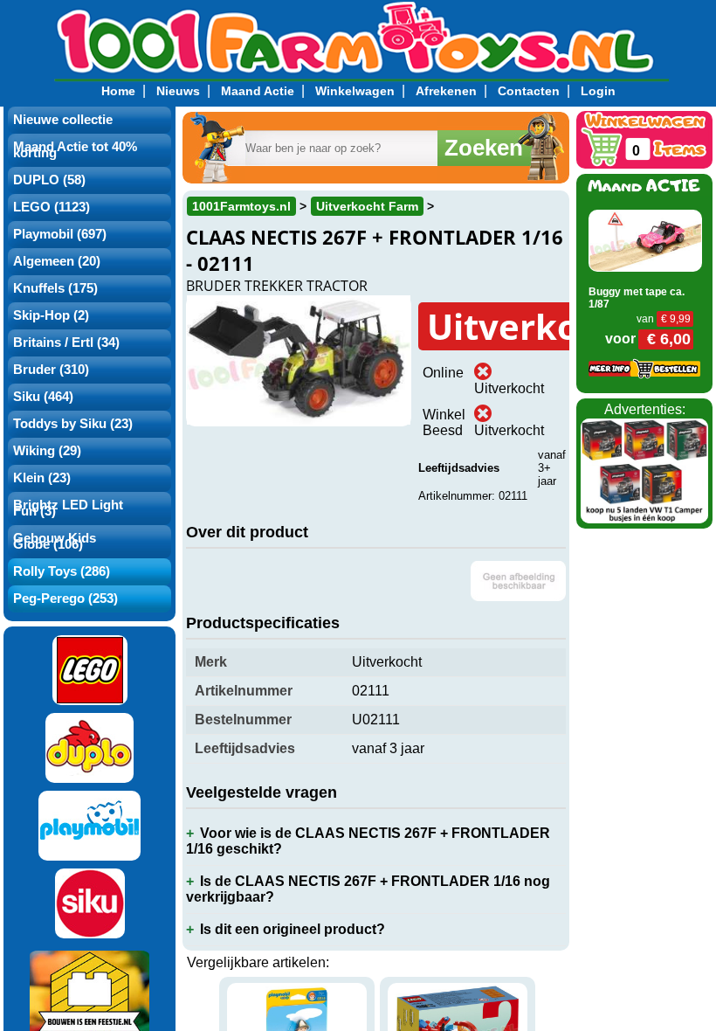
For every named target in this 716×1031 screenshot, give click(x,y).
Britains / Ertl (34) (66, 342)
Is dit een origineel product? (292, 929)
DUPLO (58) (49, 180)
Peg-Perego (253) (65, 598)
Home (118, 91)
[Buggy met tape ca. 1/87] (645, 239)
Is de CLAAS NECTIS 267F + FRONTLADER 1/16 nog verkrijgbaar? (368, 889)
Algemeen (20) (56, 261)
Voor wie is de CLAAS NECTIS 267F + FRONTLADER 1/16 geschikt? (368, 841)
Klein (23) (42, 478)
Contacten (529, 91)
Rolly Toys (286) (61, 571)
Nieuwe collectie (63, 120)
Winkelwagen (355, 91)
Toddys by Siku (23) (73, 424)
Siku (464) (43, 397)
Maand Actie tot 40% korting (75, 150)
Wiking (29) (47, 451)
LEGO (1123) (51, 207)
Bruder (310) (51, 370)
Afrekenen (446, 91)
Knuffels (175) (55, 288)
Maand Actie (257, 91)
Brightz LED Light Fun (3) (68, 508)
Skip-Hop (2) (51, 315)
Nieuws (178, 91)
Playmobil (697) (60, 234)
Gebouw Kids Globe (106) (54, 541)
